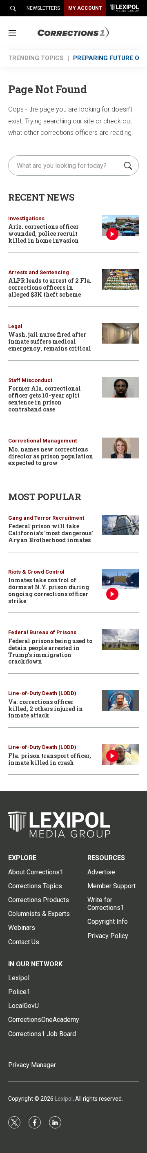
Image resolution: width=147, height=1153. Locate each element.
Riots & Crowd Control (36, 572)
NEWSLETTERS (43, 8)
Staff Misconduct (30, 380)
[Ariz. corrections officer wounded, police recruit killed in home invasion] (120, 225)
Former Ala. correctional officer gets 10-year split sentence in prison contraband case (44, 398)
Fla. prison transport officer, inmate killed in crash (49, 759)
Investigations (26, 218)
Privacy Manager (32, 1065)
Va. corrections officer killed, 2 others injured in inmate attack (45, 709)
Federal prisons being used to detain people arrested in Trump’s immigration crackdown (50, 651)
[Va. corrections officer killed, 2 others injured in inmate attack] (120, 700)
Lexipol (64, 1098)
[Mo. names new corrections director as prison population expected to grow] (120, 448)
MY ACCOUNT (85, 8)
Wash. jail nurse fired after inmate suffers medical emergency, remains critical (49, 341)
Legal (15, 326)
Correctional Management (42, 441)
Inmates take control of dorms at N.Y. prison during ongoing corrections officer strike (48, 590)
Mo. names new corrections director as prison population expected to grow (50, 456)
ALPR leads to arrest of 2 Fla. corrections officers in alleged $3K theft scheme (49, 287)
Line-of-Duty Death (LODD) (42, 693)
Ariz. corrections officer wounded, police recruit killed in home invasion (43, 233)
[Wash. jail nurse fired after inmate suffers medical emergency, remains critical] (120, 333)
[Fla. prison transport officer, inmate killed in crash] (120, 754)
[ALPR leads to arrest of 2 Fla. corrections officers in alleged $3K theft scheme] (120, 279)
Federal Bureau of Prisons (42, 632)
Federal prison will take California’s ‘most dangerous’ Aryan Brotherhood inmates (50, 533)
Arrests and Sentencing (38, 272)
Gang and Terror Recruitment (46, 518)
